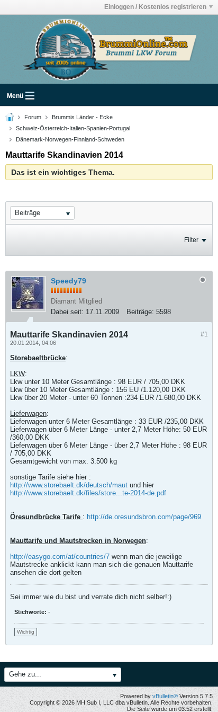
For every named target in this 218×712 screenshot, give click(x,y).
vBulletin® (165, 696)
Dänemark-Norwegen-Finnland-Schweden (70, 139)
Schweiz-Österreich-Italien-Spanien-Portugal (73, 128)
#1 (204, 334)
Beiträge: (140, 312)
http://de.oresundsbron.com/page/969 (144, 517)
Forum (32, 117)
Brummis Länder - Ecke (82, 117)
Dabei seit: (67, 312)
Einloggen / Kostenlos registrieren (155, 7)
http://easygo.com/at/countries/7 (60, 556)
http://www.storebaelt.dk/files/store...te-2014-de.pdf (88, 493)
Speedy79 (68, 281)
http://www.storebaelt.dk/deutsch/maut (69, 485)
